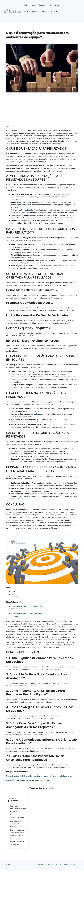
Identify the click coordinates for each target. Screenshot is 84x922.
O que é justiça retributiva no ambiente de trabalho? (18, 808)
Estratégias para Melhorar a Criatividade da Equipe (28, 780)
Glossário (42, 5)
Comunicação (27, 210)
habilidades (37, 414)
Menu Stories (54, 5)
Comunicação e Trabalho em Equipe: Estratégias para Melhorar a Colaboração (39, 776)
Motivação (26, 202)
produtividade (16, 200)
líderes (11, 402)
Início (26, 5)
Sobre (44, 11)
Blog (33, 5)
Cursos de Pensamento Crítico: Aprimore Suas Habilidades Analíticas (17, 832)
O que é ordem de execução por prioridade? (15, 823)
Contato (54, 11)
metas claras (50, 512)
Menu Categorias (30, 11)
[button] (24, 17)
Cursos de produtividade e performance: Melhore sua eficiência (18, 841)
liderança (27, 496)
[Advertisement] (42, 110)
